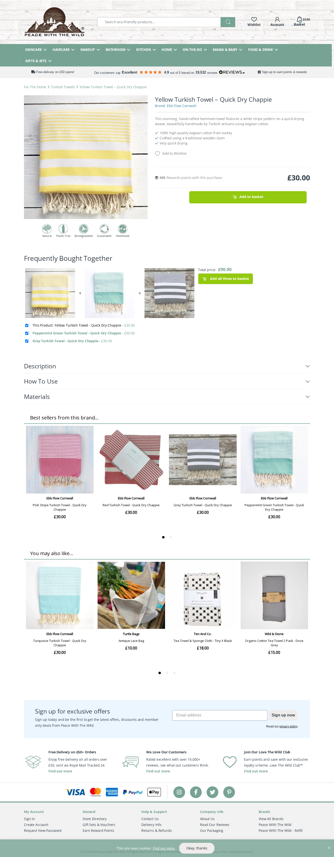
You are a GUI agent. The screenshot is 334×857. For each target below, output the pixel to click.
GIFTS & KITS (35, 60)
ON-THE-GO (192, 49)
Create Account (36, 824)
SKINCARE (33, 49)
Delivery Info (151, 824)
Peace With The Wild (275, 824)
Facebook (195, 792)
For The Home (35, 87)
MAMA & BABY (225, 49)
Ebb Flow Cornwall (181, 105)
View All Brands (271, 818)
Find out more (60, 771)
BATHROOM (115, 49)
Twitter (212, 792)
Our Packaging (211, 830)
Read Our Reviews (214, 824)
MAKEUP (87, 49)
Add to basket (251, 197)
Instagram (179, 792)
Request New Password (43, 830)
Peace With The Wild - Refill (281, 830)
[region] (167, 848)
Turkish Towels (63, 87)
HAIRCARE (61, 49)
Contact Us (150, 818)
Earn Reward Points (98, 830)
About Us (207, 818)
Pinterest (229, 792)
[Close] (329, 843)
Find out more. (164, 848)
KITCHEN (143, 49)
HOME (167, 49)
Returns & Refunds (156, 830)
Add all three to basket (229, 278)
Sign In (29, 818)
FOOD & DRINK (260, 49)
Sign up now (283, 715)
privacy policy (288, 726)
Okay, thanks (196, 848)
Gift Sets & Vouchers (99, 824)
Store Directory (95, 818)
